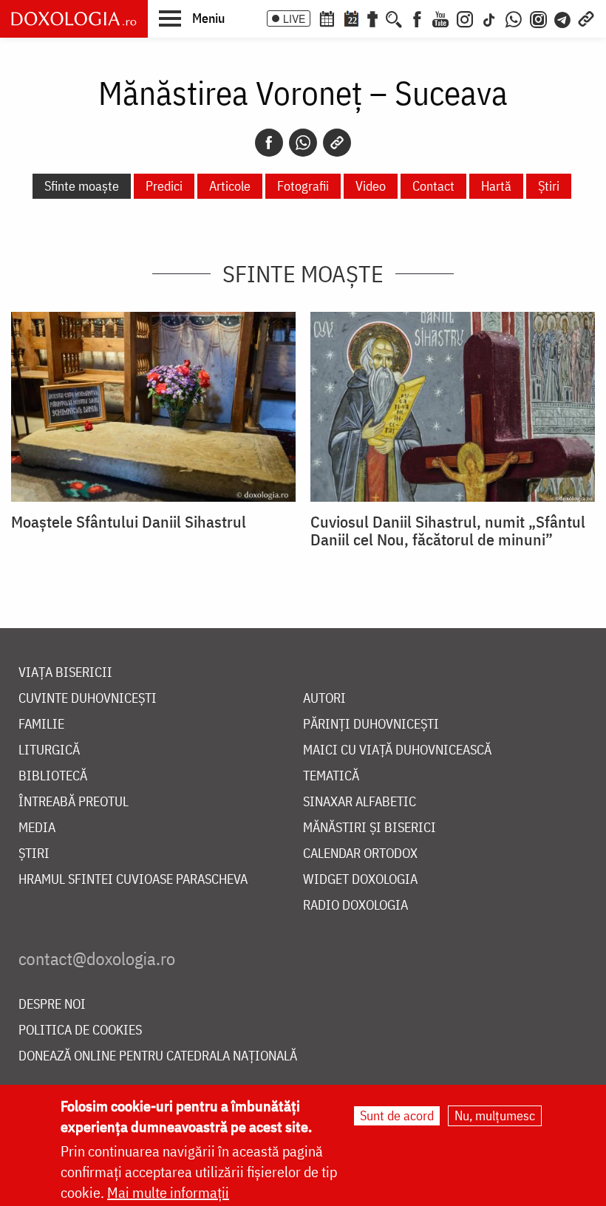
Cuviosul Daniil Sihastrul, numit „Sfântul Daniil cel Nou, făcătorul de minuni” (447, 530)
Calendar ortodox (360, 854)
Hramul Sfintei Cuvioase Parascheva (133, 880)
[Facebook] (417, 18)
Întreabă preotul (73, 802)
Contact (433, 185)
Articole (230, 185)
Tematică (331, 776)
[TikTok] (489, 18)
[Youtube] (440, 18)
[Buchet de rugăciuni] (372, 18)
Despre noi (52, 1004)
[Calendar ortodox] (326, 18)
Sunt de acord (397, 1115)
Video (370, 185)
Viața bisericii (65, 673)
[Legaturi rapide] (586, 18)
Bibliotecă (52, 776)
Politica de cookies (80, 1030)
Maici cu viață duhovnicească (397, 750)
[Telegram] (563, 18)
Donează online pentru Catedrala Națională (157, 1056)
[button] (192, 17)
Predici (164, 185)
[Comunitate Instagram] (538, 18)
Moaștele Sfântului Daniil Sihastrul (128, 522)
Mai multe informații (168, 1192)
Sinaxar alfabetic (359, 802)
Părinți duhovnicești (371, 724)
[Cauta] (394, 18)
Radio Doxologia (355, 905)
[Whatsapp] (303, 143)
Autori (324, 698)
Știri (548, 185)
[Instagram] (464, 18)
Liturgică (49, 750)
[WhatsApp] (513, 18)
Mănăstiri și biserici (369, 828)
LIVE (294, 18)
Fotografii (303, 185)
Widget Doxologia (360, 880)
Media (36, 828)
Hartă (496, 185)
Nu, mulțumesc (494, 1115)
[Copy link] (337, 143)
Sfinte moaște (81, 185)
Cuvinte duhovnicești (87, 698)
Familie (41, 724)
